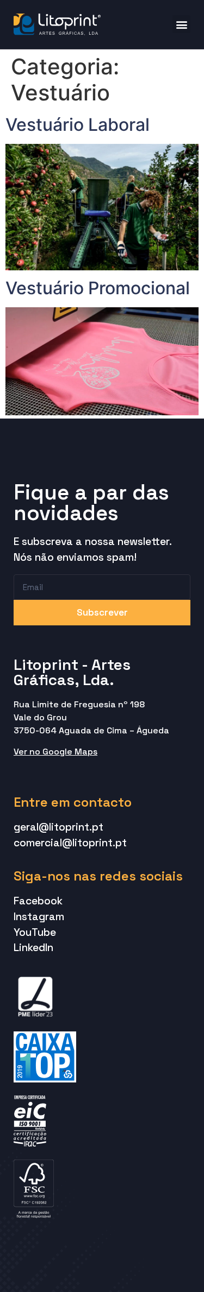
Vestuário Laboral (77, 124)
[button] (181, 24)
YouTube (35, 932)
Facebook (38, 901)
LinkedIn (33, 947)
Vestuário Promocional (97, 288)
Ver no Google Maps (55, 751)
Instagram (39, 916)
